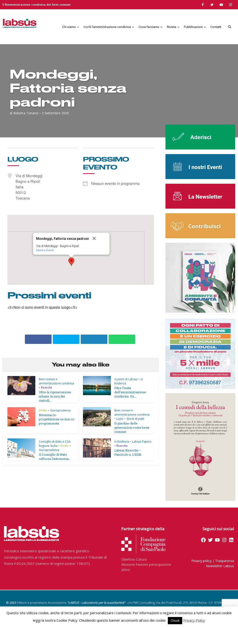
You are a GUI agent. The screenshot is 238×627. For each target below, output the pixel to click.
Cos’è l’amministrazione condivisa (107, 27)
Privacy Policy (194, 620)
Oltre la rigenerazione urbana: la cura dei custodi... (55, 396)
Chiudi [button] (175, 620)
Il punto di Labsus (126, 379)
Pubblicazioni (193, 27)
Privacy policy (201, 561)
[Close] (99, 238)
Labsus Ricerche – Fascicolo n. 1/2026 (128, 452)
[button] (71, 261)
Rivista (171, 27)
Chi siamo (69, 27)
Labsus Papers (141, 442)
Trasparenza (224, 561)
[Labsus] (19, 23)
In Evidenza (121, 442)
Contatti (215, 27)
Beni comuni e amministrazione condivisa (56, 381)
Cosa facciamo (149, 27)
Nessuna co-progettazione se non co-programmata (57, 419)
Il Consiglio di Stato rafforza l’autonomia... (55, 456)
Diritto (43, 410)
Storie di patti (135, 419)
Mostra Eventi (45, 250)
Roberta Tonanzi (25, 113)
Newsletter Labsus (220, 566)
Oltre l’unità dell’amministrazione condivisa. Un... (130, 392)
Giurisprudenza (60, 410)
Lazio (119, 419)
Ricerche (46, 388)
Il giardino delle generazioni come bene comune (131, 427)
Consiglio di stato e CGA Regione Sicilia (55, 444)
